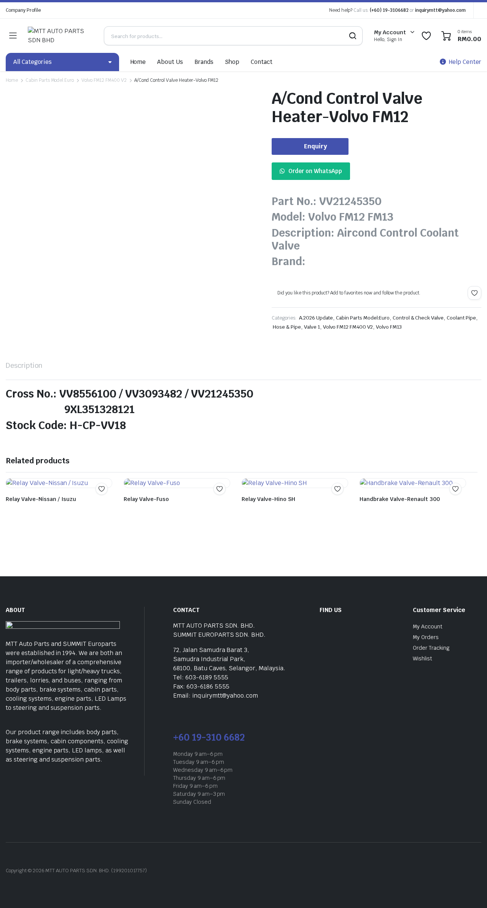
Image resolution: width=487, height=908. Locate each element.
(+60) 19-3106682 (389, 10)
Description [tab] (24, 365)
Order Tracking (431, 647)
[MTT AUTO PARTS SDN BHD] (58, 36)
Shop (232, 61)
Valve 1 (312, 327)
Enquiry (315, 146)
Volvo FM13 (389, 327)
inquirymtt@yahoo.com (440, 10)
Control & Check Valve (418, 318)
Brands (203, 61)
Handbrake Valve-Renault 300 (400, 499)
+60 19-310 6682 (209, 737)
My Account (427, 626)
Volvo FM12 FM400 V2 (103, 80)
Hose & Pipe (287, 327)
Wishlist (422, 658)
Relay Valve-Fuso (146, 499)
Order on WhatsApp (315, 171)
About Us (170, 61)
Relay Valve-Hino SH (268, 499)
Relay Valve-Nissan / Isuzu (41, 499)
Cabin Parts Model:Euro (49, 80)
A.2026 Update (316, 318)
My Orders (426, 637)
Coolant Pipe (461, 318)
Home (138, 61)
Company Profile (23, 10)
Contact (261, 61)
